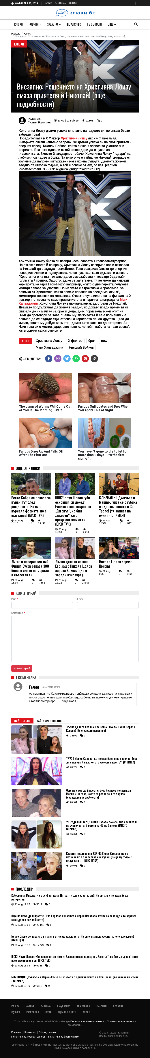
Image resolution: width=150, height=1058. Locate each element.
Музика (15, 1012)
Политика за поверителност (87, 1021)
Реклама (16, 1032)
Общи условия (47, 1032)
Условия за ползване (120, 1021)
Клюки (18, 24)
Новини (34, 24)
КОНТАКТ (73, 3)
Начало (48, 3)
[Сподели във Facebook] (48, 358)
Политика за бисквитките (63, 1036)
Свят (48, 1012)
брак (91, 341)
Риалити (101, 1006)
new (104, 341)
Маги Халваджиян (49, 347)
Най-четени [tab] (22, 721)
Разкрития (32, 1012)
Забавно (52, 24)
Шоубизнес (73, 24)
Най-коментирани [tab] (49, 721)
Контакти (30, 1032)
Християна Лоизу (49, 341)
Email (80, 599)
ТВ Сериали (94, 24)
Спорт (86, 1012)
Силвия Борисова (39, 122)
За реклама (60, 3)
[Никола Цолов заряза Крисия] (119, 558)
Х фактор (75, 341)
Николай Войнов (81, 347)
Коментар (18, 613)
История (118, 1006)
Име (14, 599)
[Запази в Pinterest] (85, 358)
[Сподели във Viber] (57, 358)
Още (110, 24)
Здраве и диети (67, 1012)
